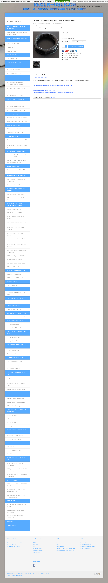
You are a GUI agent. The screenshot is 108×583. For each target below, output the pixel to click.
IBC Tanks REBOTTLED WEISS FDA (15, 106)
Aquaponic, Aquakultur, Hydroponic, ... (66, 548)
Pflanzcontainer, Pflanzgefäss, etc (65, 550)
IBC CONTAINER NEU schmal (14, 73)
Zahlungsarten (36, 552)
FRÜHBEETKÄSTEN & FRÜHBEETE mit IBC (17, 289)
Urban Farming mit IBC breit (14, 309)
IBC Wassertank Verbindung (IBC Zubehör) (16, 189)
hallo (58, 544)
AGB (34, 546)
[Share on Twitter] (76, 51)
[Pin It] (68, 51)
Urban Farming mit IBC (13, 305)
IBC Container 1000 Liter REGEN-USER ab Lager (16, 505)
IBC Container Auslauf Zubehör (15, 95)
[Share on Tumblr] (73, 51)
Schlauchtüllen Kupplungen (14, 406)
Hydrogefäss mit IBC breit (13, 337)
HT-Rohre (9, 419)
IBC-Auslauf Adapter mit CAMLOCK (15, 256)
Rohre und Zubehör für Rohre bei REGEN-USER (16, 410)
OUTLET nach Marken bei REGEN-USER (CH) (17, 39)
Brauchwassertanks (13, 166)
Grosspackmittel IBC (12, 58)
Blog (78, 15)
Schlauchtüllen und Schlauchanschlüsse (13, 394)
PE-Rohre (9, 426)
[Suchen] (7, 21)
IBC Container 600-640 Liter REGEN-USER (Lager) (16, 516)
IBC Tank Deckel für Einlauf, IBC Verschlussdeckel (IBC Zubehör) (15, 83)
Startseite (10, 15)
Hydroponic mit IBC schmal (14, 328)
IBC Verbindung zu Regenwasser (15, 194)
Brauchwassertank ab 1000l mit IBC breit (16, 170)
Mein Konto (98, 6)
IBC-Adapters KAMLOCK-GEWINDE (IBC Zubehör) (16, 223)
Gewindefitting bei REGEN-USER (15, 357)
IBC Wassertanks (12, 480)
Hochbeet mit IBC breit (12, 285)
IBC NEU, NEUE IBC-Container (14, 66)
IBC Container (11, 501)
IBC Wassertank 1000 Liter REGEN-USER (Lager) (17, 485)
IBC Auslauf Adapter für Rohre (15, 259)
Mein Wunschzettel (85, 548)
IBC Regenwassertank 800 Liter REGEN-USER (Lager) (17, 470)
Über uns (69, 15)
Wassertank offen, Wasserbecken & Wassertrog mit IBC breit (16, 155)
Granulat (9, 454)
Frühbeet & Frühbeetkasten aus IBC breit (16, 293)
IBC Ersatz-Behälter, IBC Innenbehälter (17, 88)
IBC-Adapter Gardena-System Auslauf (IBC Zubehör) (16, 251)
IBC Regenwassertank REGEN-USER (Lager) (16, 458)
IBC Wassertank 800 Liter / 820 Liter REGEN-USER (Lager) (16, 490)
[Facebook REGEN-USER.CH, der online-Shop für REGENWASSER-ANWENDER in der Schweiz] (34, 565)
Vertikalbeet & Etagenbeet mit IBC (16, 313)
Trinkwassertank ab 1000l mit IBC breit (16, 117)
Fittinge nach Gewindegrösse (14, 361)
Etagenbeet (10, 521)
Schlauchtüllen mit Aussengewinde (16, 402)
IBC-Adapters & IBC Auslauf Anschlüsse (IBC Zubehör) (14, 204)
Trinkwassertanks (12, 114)
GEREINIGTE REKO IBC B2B (13, 125)
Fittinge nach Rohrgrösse (13, 368)
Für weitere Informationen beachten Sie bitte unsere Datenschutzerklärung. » (89, 1)
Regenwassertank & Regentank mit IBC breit (17, 140)
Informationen (37, 72)
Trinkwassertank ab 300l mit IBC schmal (17, 121)
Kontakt (98, 15)
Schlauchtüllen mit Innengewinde (15, 398)
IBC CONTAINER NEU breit (13, 69)
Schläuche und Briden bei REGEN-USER (16, 373)
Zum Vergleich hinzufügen (71, 57)
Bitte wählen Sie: (66, 41)
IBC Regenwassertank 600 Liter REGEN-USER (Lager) (17, 475)
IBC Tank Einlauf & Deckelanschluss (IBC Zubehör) (16, 180)
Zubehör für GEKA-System (14, 439)
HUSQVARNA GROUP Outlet (14, 44)
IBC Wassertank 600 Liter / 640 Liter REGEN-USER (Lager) (16, 496)
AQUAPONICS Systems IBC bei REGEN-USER (17, 345)
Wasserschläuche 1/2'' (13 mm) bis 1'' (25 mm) (16, 384)
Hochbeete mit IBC (12, 281)
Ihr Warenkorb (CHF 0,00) (85, 6)
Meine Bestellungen (85, 544)
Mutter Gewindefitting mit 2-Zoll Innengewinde (50, 23)
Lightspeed (20, 575)
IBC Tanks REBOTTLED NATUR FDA (15, 103)
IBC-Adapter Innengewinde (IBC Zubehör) (15, 234)
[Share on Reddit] (71, 51)
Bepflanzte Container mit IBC (15, 298)
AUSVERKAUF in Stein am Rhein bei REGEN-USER (16, 27)
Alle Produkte (23, 15)
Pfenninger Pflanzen (13, 525)
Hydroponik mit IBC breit (13, 324)
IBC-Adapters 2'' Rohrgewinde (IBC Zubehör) (15, 217)
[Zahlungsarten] (96, 573)
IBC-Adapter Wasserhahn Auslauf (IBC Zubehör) (17, 240)
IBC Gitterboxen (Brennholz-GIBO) (16, 270)
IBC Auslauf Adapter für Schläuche (16, 263)
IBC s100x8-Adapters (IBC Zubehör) (16, 213)
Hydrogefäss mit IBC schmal (14, 341)
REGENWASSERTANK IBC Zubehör (16, 175)
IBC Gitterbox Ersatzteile (13, 92)
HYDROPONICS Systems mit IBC (15, 320)
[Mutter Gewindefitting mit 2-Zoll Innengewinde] (46, 45)
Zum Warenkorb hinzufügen (76, 46)
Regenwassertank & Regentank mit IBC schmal (17, 146)
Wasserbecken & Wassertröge (16, 151)
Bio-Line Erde (10, 446)
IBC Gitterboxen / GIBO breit (14, 274)
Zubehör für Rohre (12, 415)
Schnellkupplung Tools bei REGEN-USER (17, 431)
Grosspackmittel (12, 55)
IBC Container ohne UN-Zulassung (16, 128)
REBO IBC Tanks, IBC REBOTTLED (15, 99)
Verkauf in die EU (61, 546)
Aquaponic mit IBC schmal (13, 354)
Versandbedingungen (55, 15)
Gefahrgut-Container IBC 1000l (15, 132)
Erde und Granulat (12, 443)
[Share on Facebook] (63, 51)
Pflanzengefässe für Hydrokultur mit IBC (17, 332)
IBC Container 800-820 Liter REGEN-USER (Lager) (16, 511)
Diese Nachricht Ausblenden (62, 1)
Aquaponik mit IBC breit (13, 350)
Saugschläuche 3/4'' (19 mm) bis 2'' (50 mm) (16, 379)
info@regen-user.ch (14, 546)
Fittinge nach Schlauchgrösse (14, 365)
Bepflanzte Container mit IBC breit (15, 302)
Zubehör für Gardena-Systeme (15, 435)
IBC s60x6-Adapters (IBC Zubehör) (15, 209)
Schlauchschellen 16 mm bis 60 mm (16, 389)
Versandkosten (81, 33)
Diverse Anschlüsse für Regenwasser (16, 184)
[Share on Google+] (66, 51)
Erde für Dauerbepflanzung (14, 450)
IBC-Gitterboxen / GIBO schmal (15, 278)
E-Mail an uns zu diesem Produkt (72, 53)
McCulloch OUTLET (11, 51)
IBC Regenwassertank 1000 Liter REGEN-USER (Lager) (15, 464)
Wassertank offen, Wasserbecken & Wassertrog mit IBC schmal (16, 161)
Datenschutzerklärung (38, 550)
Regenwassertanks (12, 136)
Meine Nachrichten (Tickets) (87, 546)
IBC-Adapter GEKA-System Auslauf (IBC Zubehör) (17, 245)
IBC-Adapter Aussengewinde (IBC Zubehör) (15, 228)
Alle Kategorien (37, 15)
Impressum (88, 15)
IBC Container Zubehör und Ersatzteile (15, 78)
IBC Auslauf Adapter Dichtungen (15, 267)
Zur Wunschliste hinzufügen (71, 55)
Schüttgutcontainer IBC (14, 62)
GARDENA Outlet (11, 47)
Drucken (66, 59)
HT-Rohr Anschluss (12, 422)
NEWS (34, 542)
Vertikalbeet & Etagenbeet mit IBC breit (17, 316)
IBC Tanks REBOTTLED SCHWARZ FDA (16, 110)
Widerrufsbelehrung (38, 548)
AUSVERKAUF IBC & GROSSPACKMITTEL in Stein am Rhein (17, 33)
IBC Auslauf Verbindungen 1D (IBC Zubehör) (15, 198)
